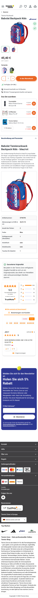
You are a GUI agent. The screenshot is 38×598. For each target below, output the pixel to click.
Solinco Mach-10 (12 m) (16, 123)
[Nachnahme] (27, 469)
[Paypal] (19, 469)
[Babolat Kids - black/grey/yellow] (12, 70)
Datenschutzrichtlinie (8, 426)
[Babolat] (33, 19)
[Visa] (4, 469)
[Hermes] (19, 481)
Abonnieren (20, 417)
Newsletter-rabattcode (22, 424)
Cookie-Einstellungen (3, 488)
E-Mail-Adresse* (9, 406)
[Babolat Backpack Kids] (4, 70)
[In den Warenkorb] (34, 104)
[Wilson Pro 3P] (5, 113)
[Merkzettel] (25, 6)
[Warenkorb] (35, 6)
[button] (6, 309)
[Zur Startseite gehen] (10, 6)
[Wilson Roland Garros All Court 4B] (5, 103)
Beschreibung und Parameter (12, 138)
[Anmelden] (30, 6)
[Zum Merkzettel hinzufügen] (35, 24)
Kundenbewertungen (10, 293)
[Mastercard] (12, 469)
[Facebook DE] (3, 497)
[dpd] (4, 481)
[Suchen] (20, 6)
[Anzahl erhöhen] (13, 78)
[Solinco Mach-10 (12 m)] (5, 122)
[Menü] (2, 6)
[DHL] (12, 481)
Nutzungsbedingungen (9, 424)
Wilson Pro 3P (13, 114)
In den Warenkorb (26, 78)
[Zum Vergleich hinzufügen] (35, 28)
